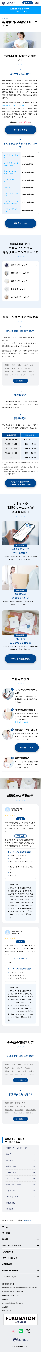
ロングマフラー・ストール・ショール (11, 202)
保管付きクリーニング (20, 273)
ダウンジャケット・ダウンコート (11, 172)
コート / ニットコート (11, 180)
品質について (11, 1166)
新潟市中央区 (20, 1103)
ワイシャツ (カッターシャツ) (11, 210)
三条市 (14, 1113)
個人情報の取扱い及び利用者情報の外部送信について (19, 1288)
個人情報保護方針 (8, 1284)
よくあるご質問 (12, 1197)
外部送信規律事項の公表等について (14, 1291)
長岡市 (7, 1113)
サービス (6, 1232)
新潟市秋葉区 (22, 1106)
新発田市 (29, 1113)
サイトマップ (6, 1311)
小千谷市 (8, 1116)
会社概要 (5, 1307)
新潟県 (20, 1220)
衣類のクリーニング (19, 265)
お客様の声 (10, 1190)
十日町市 (24, 1116)
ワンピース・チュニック (11, 194)
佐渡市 (30, 1123)
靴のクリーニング (18, 289)
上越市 (14, 1123)
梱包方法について (21, 722)
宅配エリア (10, 1160)
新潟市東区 (9, 1103)
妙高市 (28, 1120)
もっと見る (19, 380)
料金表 (9, 1154)
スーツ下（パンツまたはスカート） (11, 164)
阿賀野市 (22, 1123)
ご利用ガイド (11, 1172)
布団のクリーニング (19, 281)
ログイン (29, 3)
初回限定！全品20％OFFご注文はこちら (20, 10)
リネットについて (10, 1257)
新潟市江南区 (9, 1106)
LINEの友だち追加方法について (12, 1303)
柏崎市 (21, 1113)
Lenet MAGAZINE (10, 1270)
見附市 (32, 1116)
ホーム (4, 1220)
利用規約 (9, 1209)
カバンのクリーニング (20, 297)
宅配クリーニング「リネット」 (13, 105)
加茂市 (15, 1116)
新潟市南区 (9, 1110)
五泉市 (7, 1123)
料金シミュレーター (14, 1184)
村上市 (7, 1120)
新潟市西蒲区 (31, 1110)
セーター (7, 187)
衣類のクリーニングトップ (16, 1148)
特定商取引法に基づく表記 (11, 1295)
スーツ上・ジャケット (11, 156)
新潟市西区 (19, 1110)
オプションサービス (14, 1178)
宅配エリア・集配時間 (11, 1245)
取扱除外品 (10, 1203)
